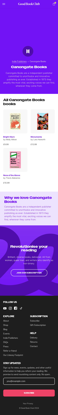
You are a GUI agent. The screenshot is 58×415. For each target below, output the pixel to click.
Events (6, 333)
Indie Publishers (19, 61)
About (6, 320)
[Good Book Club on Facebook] (15, 308)
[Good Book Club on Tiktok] (21, 308)
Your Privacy (28, 403)
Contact (34, 346)
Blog (5, 329)
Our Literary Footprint (13, 355)
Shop (5, 325)
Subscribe (34, 320)
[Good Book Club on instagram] (10, 308)
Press (5, 346)
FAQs (5, 342)
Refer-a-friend (10, 350)
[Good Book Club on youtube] (4, 308)
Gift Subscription (38, 325)
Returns (33, 342)
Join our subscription (29, 273)
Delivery (33, 337)
